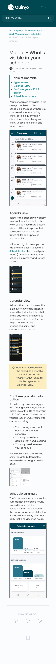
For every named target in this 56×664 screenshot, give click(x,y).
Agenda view (21, 82)
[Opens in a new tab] (28, 638)
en (42, 7)
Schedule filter (17, 251)
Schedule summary (25, 96)
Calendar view (22, 86)
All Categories (16, 30)
